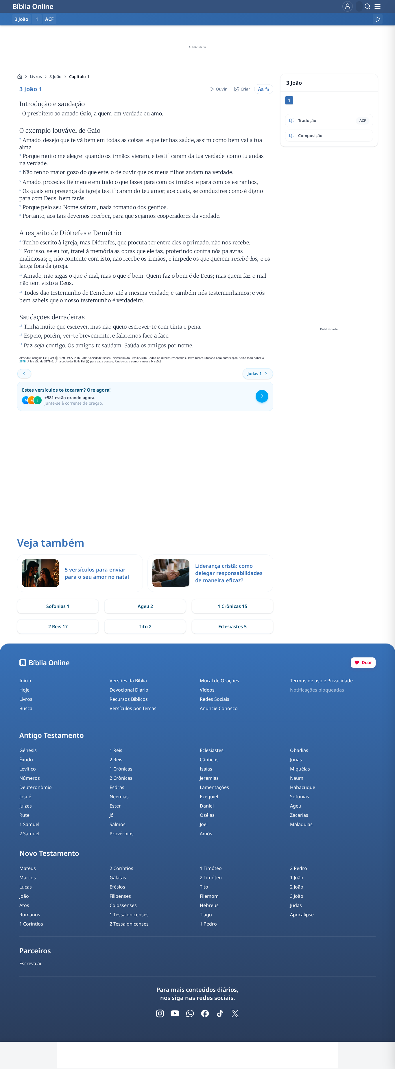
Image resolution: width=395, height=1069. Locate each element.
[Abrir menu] (377, 6)
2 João (296, 887)
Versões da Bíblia (128, 680)
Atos (24, 905)
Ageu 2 (145, 606)
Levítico (27, 769)
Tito (204, 887)
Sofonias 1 (57, 606)
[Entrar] (347, 6)
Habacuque (302, 787)
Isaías (206, 769)
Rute (24, 815)
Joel (204, 824)
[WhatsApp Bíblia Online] (190, 1013)
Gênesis (28, 750)
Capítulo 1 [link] (79, 76)
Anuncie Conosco (219, 708)
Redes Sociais (214, 699)
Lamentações (214, 787)
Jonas (296, 759)
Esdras (117, 787)
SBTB (22, 361)
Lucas (25, 887)
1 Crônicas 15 (232, 606)
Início (25, 680)
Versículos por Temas (133, 708)
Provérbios (122, 833)
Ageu (295, 806)
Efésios (117, 887)
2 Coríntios (121, 868)
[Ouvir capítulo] (378, 19)
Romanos (29, 914)
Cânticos (209, 759)
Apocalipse (302, 914)
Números (29, 778)
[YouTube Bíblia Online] (175, 1013)
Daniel (207, 806)
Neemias (119, 796)
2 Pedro (298, 868)
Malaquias (301, 824)
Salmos (117, 824)
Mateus (27, 868)
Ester (115, 806)
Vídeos (207, 690)
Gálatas (118, 877)
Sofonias (299, 796)
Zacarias (299, 815)
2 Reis (116, 759)
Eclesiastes (212, 750)
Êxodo (26, 759)
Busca (25, 708)
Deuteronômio (35, 787)
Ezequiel (209, 796)
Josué (25, 796)
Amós (206, 833)
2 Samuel (29, 833)
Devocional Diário (129, 690)
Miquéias (300, 769)
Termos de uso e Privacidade (321, 680)
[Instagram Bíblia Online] (160, 1013)
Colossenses (123, 905)
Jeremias (209, 778)
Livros (36, 76)
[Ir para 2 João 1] (24, 373)
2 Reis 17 (58, 626)
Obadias (299, 750)
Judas (296, 905)
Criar (245, 89)
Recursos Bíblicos (129, 699)
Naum (296, 778)
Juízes (25, 806)
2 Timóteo (211, 877)
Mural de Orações (219, 680)
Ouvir (221, 89)
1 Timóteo (211, 868)
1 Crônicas (121, 769)
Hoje (24, 690)
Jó (112, 815)
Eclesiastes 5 (232, 626)
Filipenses (120, 896)
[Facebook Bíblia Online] (205, 1013)
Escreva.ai (30, 963)
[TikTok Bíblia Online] (220, 1013)
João (24, 896)
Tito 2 (145, 626)
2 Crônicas (121, 778)
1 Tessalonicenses (129, 914)
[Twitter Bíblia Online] (235, 1013)
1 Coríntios (31, 924)
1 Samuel (29, 824)
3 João (55, 76)
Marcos (27, 877)
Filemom (209, 896)
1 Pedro (208, 924)
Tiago (206, 914)
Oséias (207, 815)
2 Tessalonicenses (129, 924)
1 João (296, 877)
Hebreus (209, 905)
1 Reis (116, 750)
